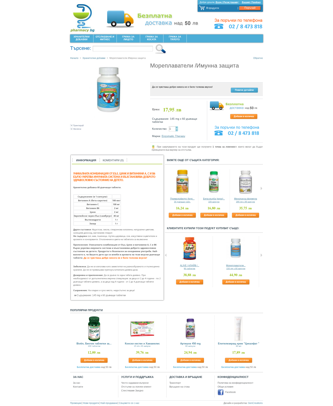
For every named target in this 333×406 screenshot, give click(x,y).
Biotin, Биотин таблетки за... (94, 344)
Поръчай (250, 7)
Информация (86, 160)
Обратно (258, 58)
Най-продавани (109, 403)
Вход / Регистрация (227, 2)
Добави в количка (182, 215)
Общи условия (225, 386)
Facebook (230, 392)
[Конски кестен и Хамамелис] (142, 328)
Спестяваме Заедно (132, 390)
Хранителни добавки (82, 38)
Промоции (76, 403)
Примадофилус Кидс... (182, 200)
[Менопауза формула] (245, 181)
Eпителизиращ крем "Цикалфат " (238, 344)
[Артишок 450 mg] (190, 328)
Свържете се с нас (129, 403)
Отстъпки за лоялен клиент (136, 386)
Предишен (166, 188)
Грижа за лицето (128, 38)
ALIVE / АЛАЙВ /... (189, 267)
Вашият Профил (251, 2)
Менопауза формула (245, 200)
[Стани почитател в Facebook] (221, 392)
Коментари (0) (113, 160)
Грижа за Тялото (175, 38)
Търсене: (80, 48)
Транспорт (175, 383)
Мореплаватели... (236, 267)
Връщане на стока (179, 386)
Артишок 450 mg (190, 344)
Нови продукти (91, 403)
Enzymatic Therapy (173, 136)
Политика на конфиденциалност (235, 383)
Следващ (261, 188)
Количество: (159, 128)
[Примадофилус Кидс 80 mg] (182, 181)
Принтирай (78, 125)
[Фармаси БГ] (87, 16)
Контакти (78, 386)
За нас (76, 383)
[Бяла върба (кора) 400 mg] (214, 181)
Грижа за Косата (151, 38)
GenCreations (255, 403)
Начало (74, 58)
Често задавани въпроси (135, 383)
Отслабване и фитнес (105, 38)
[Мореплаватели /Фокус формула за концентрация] (236, 248)
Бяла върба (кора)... (214, 200)
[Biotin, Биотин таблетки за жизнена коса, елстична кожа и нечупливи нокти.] (94, 328)
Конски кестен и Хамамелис (142, 344)
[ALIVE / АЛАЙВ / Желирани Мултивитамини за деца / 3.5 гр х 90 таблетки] (190, 248)
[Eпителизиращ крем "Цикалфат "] (239, 328)
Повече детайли (244, 90)
